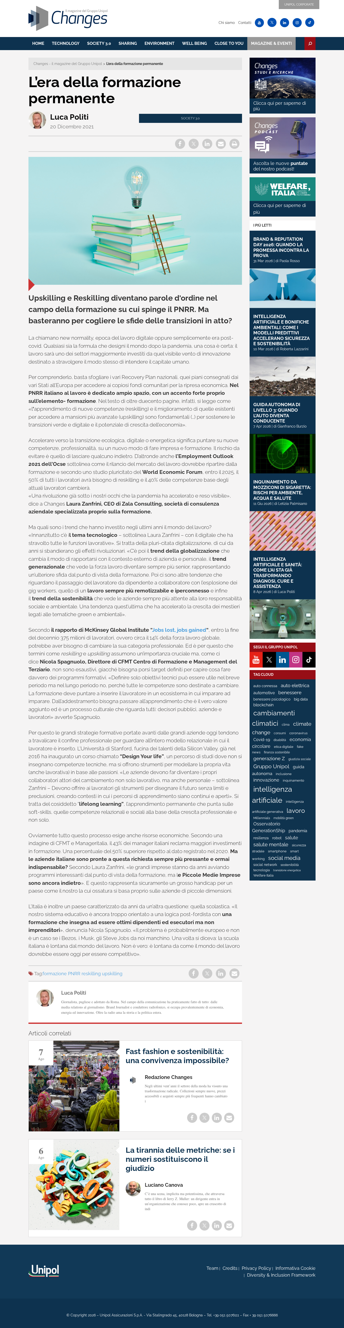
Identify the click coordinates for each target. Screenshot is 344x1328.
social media (284, 858)
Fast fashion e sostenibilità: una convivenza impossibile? (177, 1056)
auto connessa (265, 686)
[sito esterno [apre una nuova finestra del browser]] (43, 1271)
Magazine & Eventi (271, 43)
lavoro (296, 810)
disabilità (279, 740)
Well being (194, 43)
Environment (160, 43)
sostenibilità (290, 865)
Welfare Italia (263, 875)
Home (38, 43)
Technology (66, 43)
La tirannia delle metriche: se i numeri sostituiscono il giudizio (180, 1159)
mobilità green (283, 818)
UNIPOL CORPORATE (299, 4)
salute (291, 837)
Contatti (244, 23)
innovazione (266, 780)
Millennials (261, 818)
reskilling (91, 973)
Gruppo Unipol (271, 766)
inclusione (284, 774)
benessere (289, 692)
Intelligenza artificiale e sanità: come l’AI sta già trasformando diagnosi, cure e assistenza (277, 572)
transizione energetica (287, 870)
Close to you (229, 43)
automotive (264, 692)
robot (277, 838)
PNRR (74, 973)
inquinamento (293, 780)
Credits (230, 1268)
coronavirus (298, 733)
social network (265, 865)
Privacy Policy (256, 1268)
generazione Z (269, 758)
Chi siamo (227, 23)
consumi (280, 733)
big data (301, 699)
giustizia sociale (299, 759)
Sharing (128, 43)
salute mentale (270, 845)
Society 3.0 (99, 43)
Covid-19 (261, 739)
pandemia (298, 830)
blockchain (263, 705)
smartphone (277, 851)
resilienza (261, 838)
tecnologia (261, 870)
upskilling (112, 973)
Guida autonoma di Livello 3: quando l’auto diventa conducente (276, 413)
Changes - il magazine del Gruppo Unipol (67, 64)
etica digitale (283, 747)
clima (286, 724)
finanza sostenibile (277, 752)
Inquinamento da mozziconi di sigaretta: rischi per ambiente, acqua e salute (282, 490)
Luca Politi (69, 117)
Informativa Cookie (296, 1268)
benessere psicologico (271, 699)
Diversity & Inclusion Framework (281, 1275)
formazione (55, 973)
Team (212, 1268)
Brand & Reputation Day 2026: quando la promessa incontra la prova (281, 247)
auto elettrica (295, 685)
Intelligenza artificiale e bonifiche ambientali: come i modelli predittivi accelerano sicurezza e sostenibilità (281, 330)
